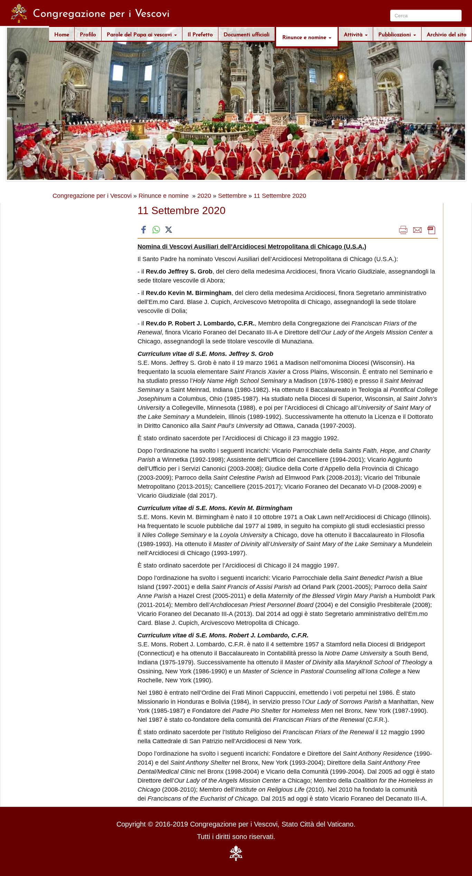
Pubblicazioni (395, 34)
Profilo (88, 34)
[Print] (403, 229)
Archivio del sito (446, 34)
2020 (204, 195)
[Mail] (417, 229)
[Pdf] (431, 229)
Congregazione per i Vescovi (92, 195)
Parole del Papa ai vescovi (140, 34)
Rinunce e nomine (305, 36)
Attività (354, 34)
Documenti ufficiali (247, 34)
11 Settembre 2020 (280, 195)
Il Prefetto (200, 34)
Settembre (232, 195)
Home (61, 34)
